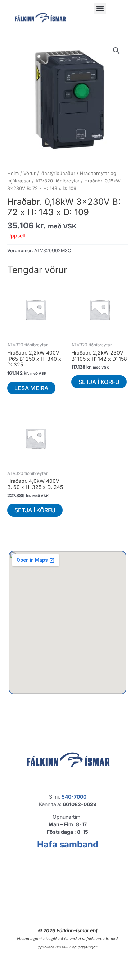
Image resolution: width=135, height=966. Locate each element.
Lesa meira (31, 388)
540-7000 (74, 797)
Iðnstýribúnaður (57, 173)
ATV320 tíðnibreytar (57, 181)
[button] (100, 8)
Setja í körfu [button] (99, 381)
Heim (13, 173)
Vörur (29, 173)
